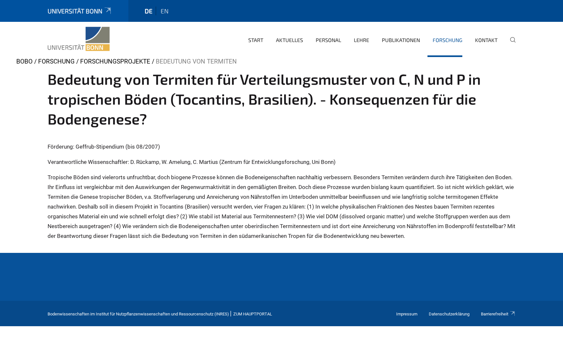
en (164, 11)
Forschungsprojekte (115, 61)
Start (255, 40)
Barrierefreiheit (494, 314)
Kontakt (486, 40)
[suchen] (510, 44)
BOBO (24, 61)
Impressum (406, 314)
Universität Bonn (75, 11)
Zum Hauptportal (252, 314)
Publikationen (401, 40)
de (148, 11)
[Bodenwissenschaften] (79, 39)
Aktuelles (289, 40)
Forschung (447, 40)
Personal (328, 40)
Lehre (361, 40)
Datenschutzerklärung (449, 314)
